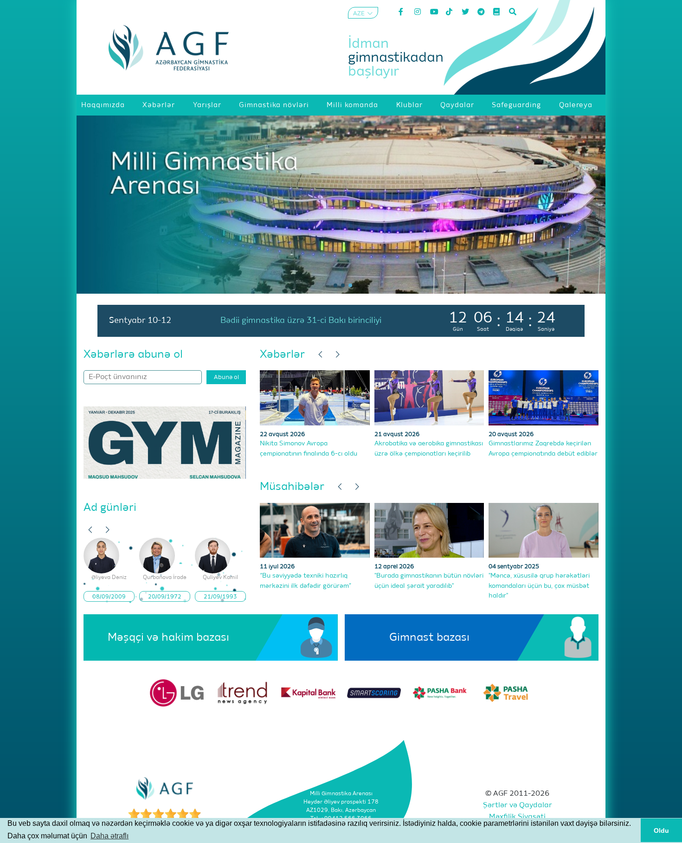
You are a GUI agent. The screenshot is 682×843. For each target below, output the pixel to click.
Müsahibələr (292, 486)
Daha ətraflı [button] (109, 836)
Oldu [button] (661, 830)
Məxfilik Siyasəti (517, 817)
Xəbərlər (282, 354)
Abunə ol (226, 377)
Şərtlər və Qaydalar (517, 805)
